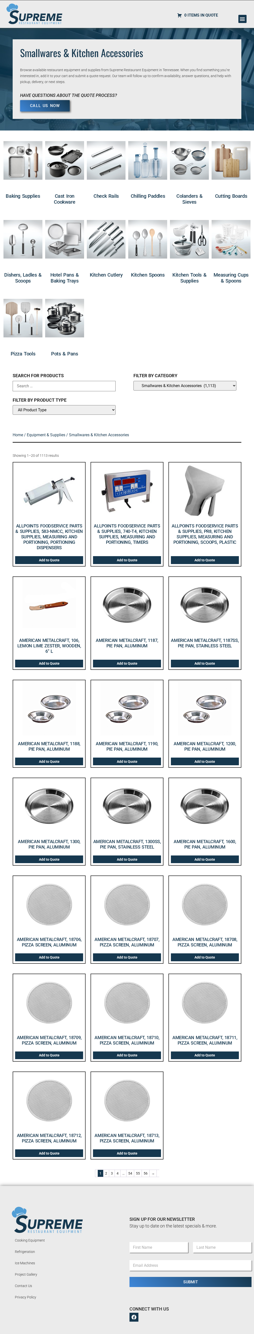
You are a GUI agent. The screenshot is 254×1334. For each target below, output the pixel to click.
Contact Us (23, 1286)
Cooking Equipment (30, 1240)
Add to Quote (49, 560)
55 (138, 1173)
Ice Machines (25, 1263)
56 (146, 1173)
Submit (190, 1282)
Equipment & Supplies (46, 435)
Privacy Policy (25, 1297)
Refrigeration (25, 1252)
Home (18, 435)
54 (130, 1173)
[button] (242, 19)
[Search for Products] (64, 386)
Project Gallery (26, 1274)
